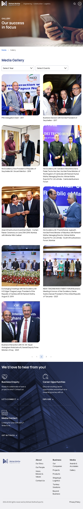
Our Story (39, 463)
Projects (56, 470)
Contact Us (40, 480)
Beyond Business (56, 492)
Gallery (72, 470)
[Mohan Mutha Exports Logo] (11, 463)
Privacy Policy (74, 502)
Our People (40, 467)
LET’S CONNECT (9, 399)
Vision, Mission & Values (39, 474)
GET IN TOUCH (8, 435)
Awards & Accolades (74, 465)
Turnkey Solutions (56, 485)
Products (56, 474)
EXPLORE (47, 399)
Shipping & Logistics (57, 479)
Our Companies (57, 465)
